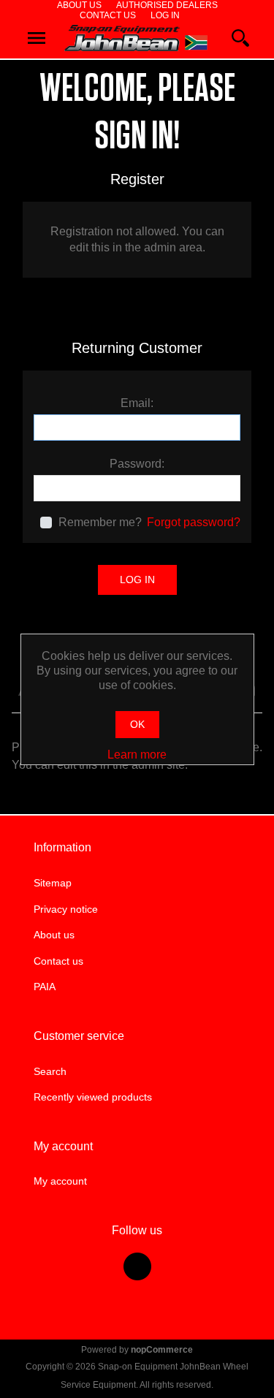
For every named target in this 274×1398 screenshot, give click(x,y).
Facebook (137, 1266)
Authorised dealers (167, 5)
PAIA (45, 986)
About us (79, 5)
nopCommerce (162, 1350)
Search (50, 1071)
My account (60, 1181)
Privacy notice (66, 909)
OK (137, 724)
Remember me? (100, 522)
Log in (165, 15)
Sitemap (53, 883)
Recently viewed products (93, 1097)
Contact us (108, 15)
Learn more (137, 754)
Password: (137, 463)
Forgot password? (193, 522)
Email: (137, 403)
